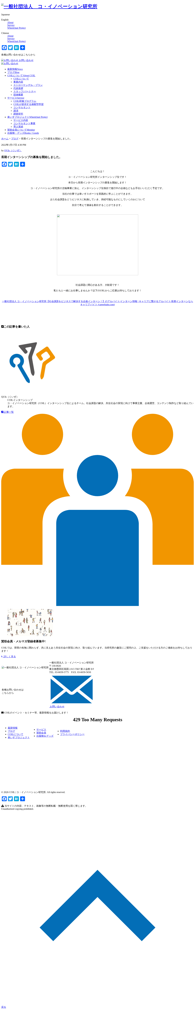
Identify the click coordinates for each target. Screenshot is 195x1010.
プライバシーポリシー (72, 734)
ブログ (13, 72)
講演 (15, 110)
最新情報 (15, 69)
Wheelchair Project (16, 28)
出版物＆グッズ (44, 736)
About (10, 22)
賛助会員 (41, 732)
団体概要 (18, 94)
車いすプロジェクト (27, 117)
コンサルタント (21, 107)
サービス (15, 98)
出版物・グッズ (23, 133)
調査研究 (18, 114)
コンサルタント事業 (24, 123)
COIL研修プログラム (24, 101)
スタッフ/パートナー (24, 91)
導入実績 (18, 126)
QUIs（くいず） (13, 150)
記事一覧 (8, 412)
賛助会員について (21, 129)
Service (10, 25)
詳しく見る (9, 656)
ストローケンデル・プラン (28, 85)
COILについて (21, 75)
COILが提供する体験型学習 (28, 104)
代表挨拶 (18, 88)
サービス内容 (20, 120)
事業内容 (18, 82)
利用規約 (65, 731)
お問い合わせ (26, 60)
